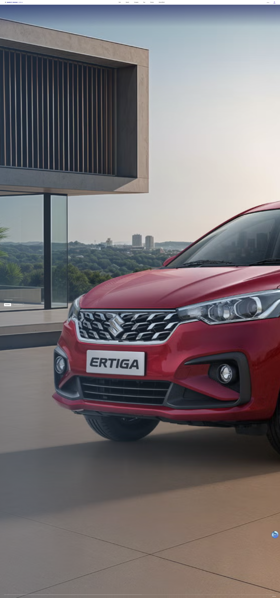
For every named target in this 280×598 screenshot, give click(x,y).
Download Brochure (18, 304)
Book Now (7, 304)
